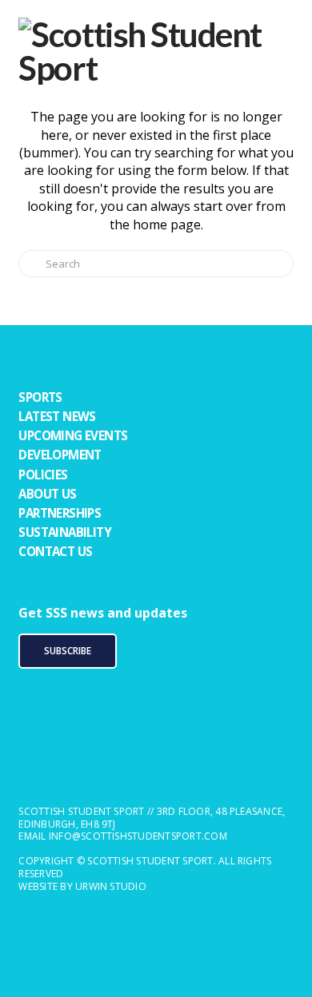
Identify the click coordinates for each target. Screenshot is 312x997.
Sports (40, 397)
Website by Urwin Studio (82, 886)
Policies (42, 475)
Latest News (56, 416)
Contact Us (55, 551)
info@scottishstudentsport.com (138, 836)
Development (59, 455)
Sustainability (64, 532)
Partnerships (59, 513)
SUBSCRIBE (67, 650)
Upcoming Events (72, 435)
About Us (47, 494)
